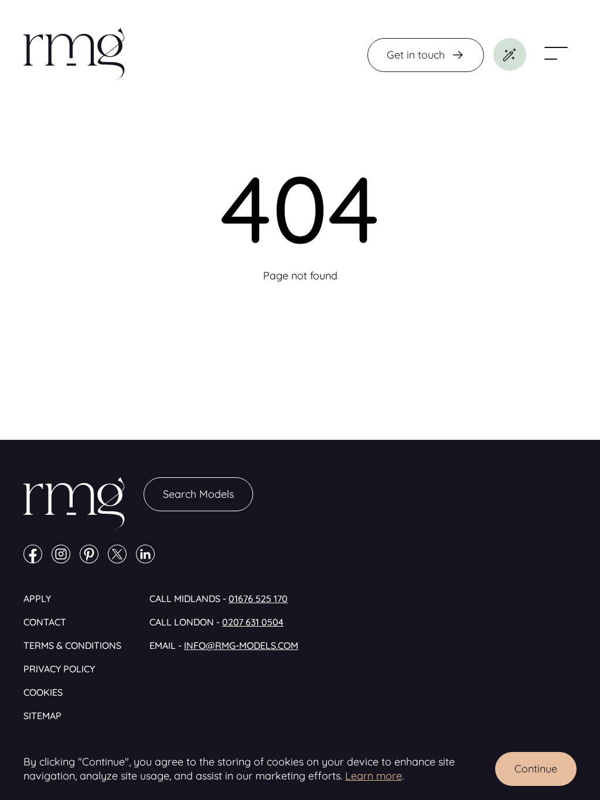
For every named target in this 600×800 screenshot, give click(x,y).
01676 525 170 (258, 598)
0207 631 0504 (253, 622)
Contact (44, 622)
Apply (37, 598)
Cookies (43, 692)
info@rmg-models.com (241, 645)
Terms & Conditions (72, 645)
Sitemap (42, 716)
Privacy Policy (59, 669)
